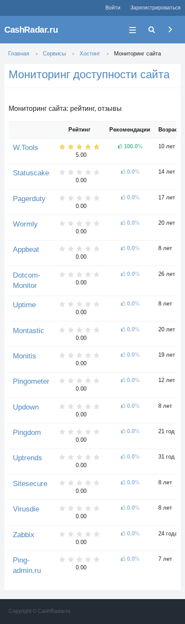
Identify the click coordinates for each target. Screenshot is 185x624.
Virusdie (26, 509)
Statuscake (31, 173)
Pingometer (31, 381)
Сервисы (54, 53)
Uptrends (27, 458)
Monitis (24, 356)
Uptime (24, 305)
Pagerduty (29, 199)
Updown (26, 407)
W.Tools (25, 148)
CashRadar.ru (31, 29)
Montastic (28, 331)
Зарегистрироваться (155, 8)
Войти (112, 8)
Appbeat (26, 249)
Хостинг (90, 53)
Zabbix (23, 535)
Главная (18, 53)
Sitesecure (30, 484)
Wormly (25, 224)
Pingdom (27, 432)
